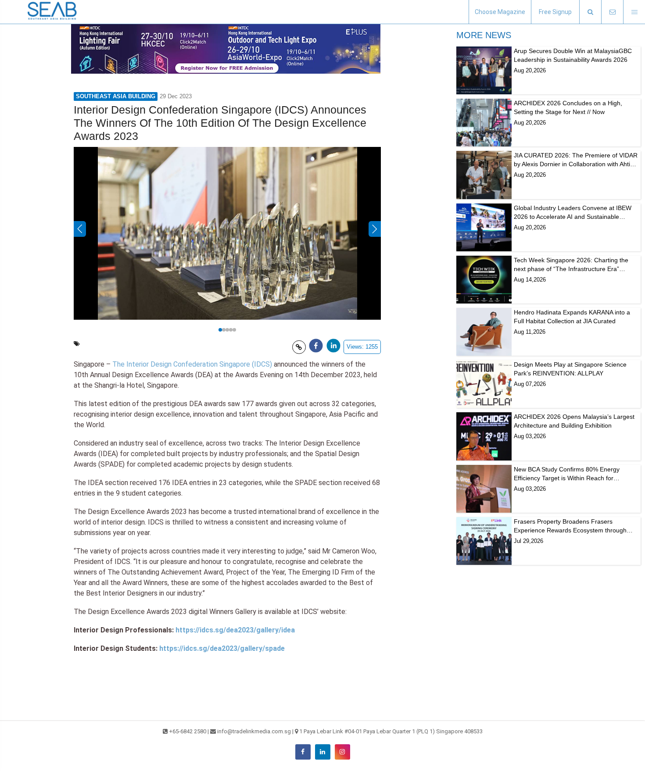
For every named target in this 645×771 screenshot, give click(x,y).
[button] (590, 12)
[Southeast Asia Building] (53, 12)
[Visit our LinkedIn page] (322, 752)
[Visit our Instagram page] (342, 752)
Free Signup (555, 11)
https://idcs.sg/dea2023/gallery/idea (235, 630)
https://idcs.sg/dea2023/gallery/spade (222, 648)
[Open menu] (634, 12)
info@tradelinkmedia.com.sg (254, 731)
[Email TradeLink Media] (612, 12)
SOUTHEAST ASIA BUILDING (115, 96)
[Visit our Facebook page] (303, 752)
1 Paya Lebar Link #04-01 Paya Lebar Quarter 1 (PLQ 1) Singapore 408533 (391, 731)
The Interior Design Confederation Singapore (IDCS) (192, 364)
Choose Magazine (500, 11)
